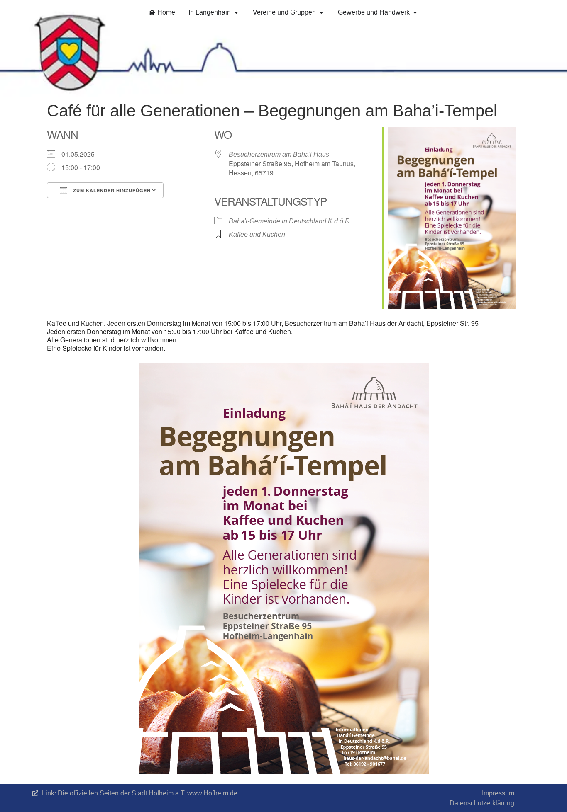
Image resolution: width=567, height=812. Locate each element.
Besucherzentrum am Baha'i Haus (279, 154)
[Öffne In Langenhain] (236, 12)
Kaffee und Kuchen (257, 234)
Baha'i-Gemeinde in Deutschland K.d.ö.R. (290, 221)
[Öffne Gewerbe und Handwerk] (415, 12)
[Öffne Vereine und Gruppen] (321, 12)
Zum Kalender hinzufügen (111, 190)
